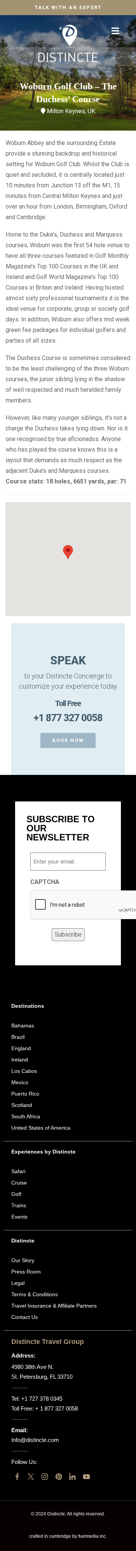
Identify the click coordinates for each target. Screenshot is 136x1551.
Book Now (68, 740)
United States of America (40, 1128)
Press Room (26, 1272)
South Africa (25, 1116)
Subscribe (68, 934)
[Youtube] (86, 1476)
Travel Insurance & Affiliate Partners (54, 1306)
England (21, 1048)
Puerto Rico (25, 1094)
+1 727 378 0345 (41, 1398)
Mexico (19, 1082)
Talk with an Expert (68, 7)
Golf (16, 1194)
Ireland (19, 1060)
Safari (18, 1171)
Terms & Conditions (34, 1294)
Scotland (21, 1105)
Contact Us (24, 1317)
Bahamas (22, 1026)
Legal (18, 1283)
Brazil (18, 1037)
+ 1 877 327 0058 (56, 1408)
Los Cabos (24, 1071)
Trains (18, 1205)
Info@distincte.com (35, 1440)
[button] (68, 552)
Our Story (22, 1260)
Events (19, 1217)
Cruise (19, 1183)
